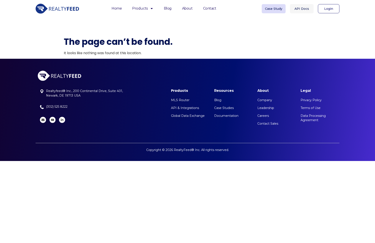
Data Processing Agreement (313, 118)
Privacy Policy (311, 100)
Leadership (265, 108)
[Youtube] (52, 120)
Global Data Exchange (188, 116)
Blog (168, 8)
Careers (263, 116)
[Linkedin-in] (62, 120)
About (187, 8)
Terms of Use (311, 108)
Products (140, 8)
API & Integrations (185, 108)
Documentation (226, 116)
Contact (209, 8)
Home (117, 8)
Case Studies (224, 108)
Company (264, 100)
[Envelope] (43, 120)
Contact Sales (267, 124)
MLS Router (180, 100)
